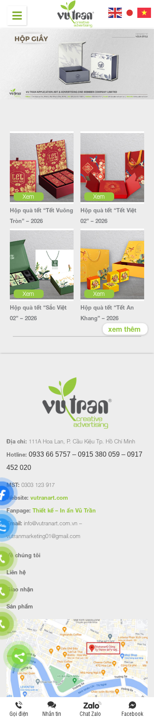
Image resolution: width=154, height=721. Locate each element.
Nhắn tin (51, 713)
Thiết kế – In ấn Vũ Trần (64, 510)
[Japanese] (130, 12)
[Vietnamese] (144, 12)
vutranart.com (49, 497)
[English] (115, 12)
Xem (28, 196)
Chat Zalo (92, 713)
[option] (77, 65)
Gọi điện (18, 713)
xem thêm (124, 329)
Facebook (132, 713)
